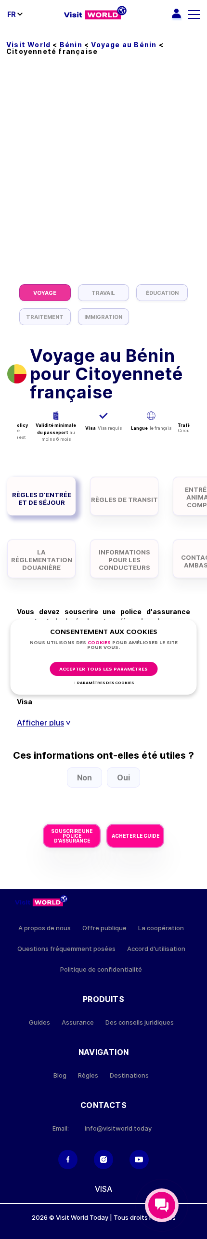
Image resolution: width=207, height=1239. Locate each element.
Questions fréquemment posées (66, 949)
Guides (39, 1022)
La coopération (161, 928)
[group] (45, 292)
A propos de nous (44, 928)
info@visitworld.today (118, 1128)
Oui (123, 777)
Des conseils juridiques (139, 1022)
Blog (59, 1075)
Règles (88, 1075)
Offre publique (104, 928)
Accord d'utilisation (156, 949)
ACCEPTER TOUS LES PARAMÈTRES (103, 669)
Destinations (129, 1075)
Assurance (78, 1022)
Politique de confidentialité (101, 969)
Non (84, 777)
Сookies (99, 643)
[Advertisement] (103, 175)
